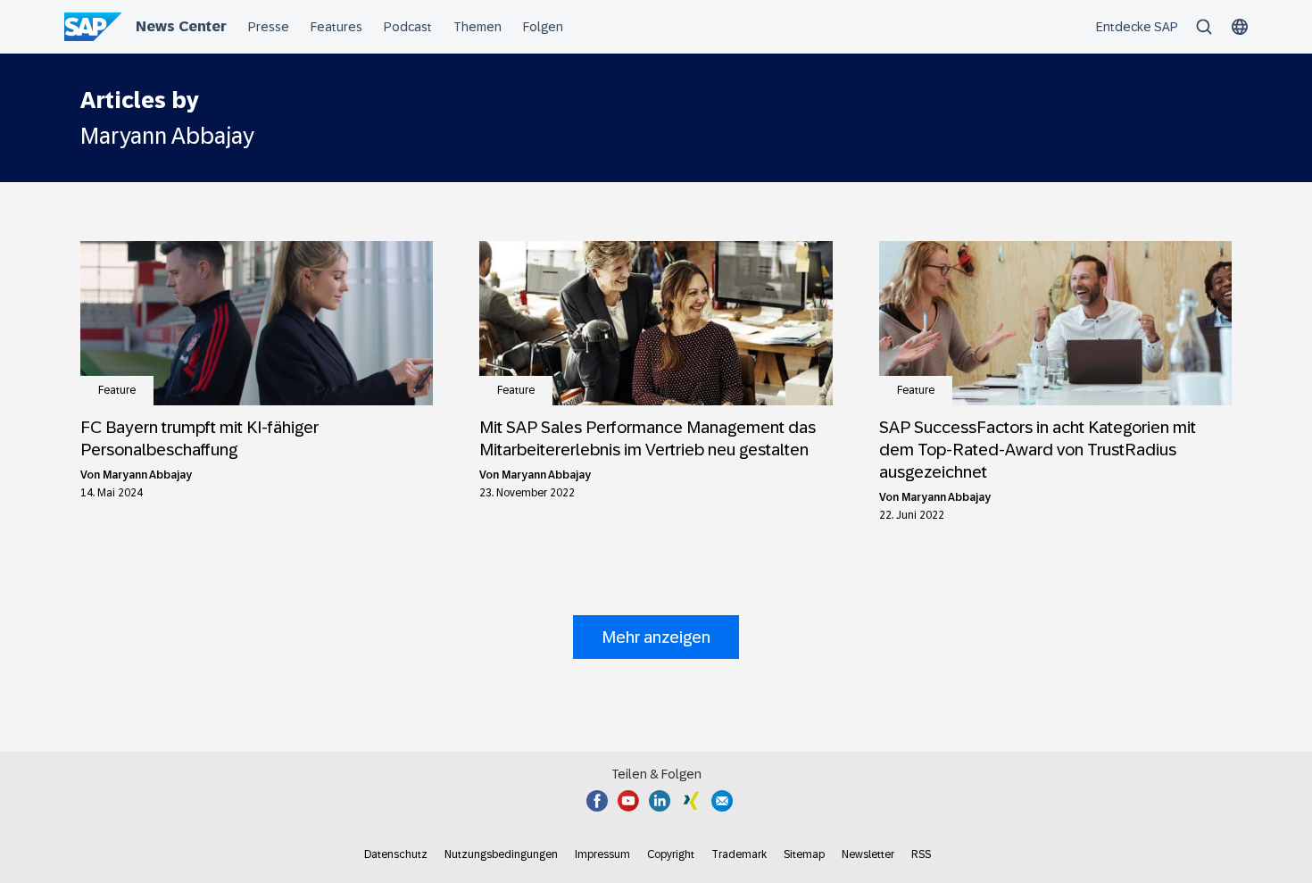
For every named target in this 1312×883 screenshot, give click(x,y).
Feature (117, 390)
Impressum (602, 854)
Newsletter (868, 854)
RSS (921, 854)
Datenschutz (396, 854)
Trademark (739, 854)
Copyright (670, 854)
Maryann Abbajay (147, 475)
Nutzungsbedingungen (501, 854)
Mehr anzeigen (656, 637)
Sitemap (804, 854)
